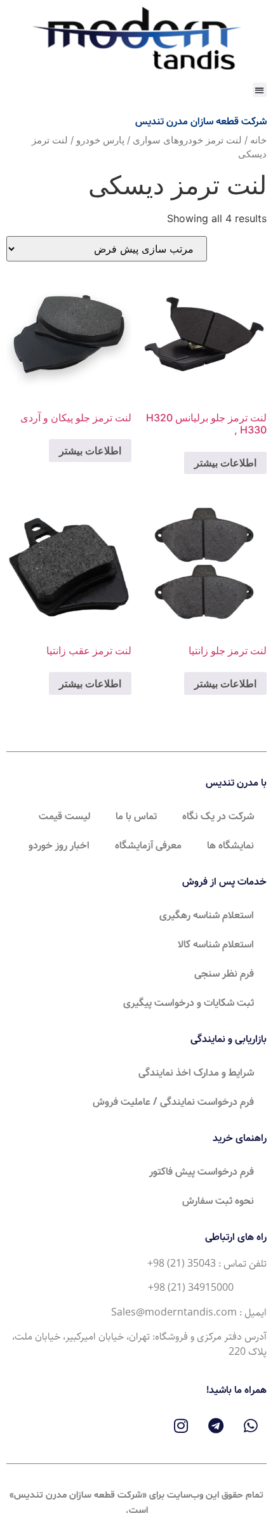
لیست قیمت (64, 816)
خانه (258, 140)
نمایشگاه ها (230, 846)
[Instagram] (181, 1425)
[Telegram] (216, 1425)
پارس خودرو (100, 140)
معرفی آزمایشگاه (148, 846)
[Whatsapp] (251, 1425)
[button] (260, 89)
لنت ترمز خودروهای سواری (187, 140)
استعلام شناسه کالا (216, 945)
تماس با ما (136, 816)
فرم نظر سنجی (224, 974)
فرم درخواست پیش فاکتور (201, 1172)
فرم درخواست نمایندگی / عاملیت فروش (173, 1102)
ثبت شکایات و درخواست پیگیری (188, 1003)
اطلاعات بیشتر (225, 462)
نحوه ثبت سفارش (218, 1201)
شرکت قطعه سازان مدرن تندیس (201, 121)
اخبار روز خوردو (59, 846)
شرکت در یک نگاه (218, 816)
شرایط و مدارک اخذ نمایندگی (196, 1073)
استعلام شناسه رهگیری (206, 915)
